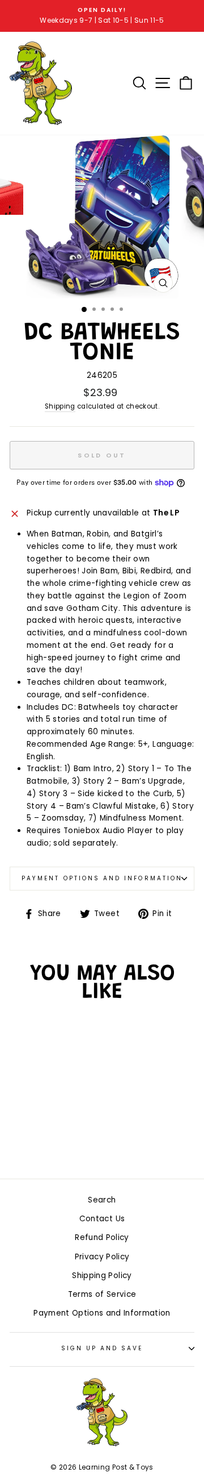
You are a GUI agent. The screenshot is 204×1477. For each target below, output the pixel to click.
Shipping (60, 406)
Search (102, 1200)
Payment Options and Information (102, 878)
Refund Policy (102, 1237)
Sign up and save (102, 1348)
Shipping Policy (101, 1275)
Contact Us (102, 1218)
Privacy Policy (102, 1256)
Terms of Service (102, 1294)
